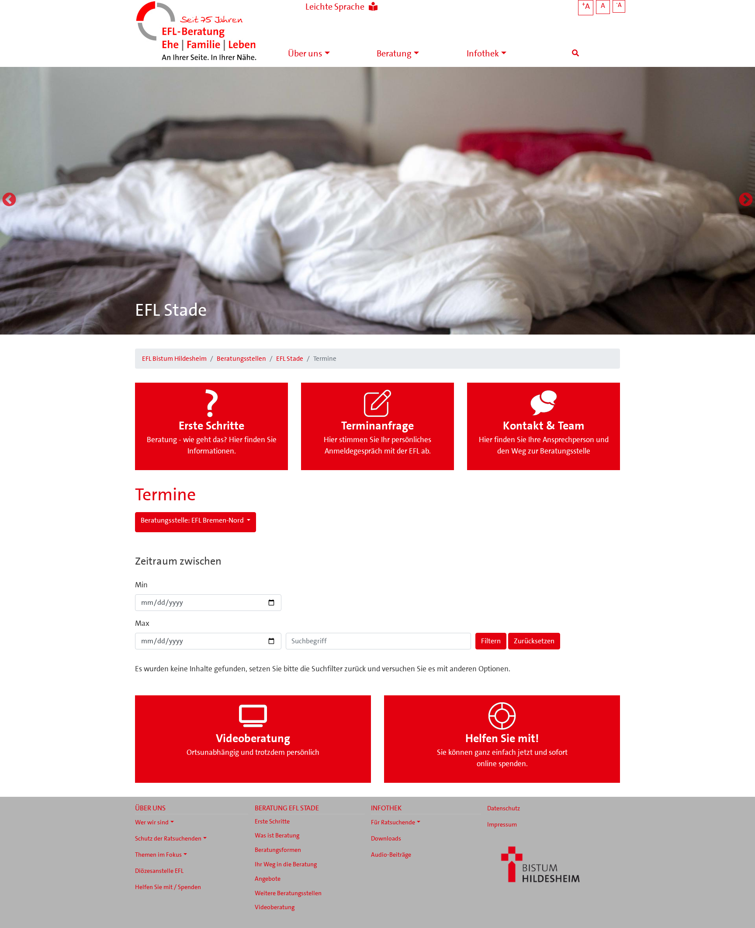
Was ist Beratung (277, 835)
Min (141, 585)
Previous (9, 200)
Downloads (386, 838)
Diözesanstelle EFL (159, 871)
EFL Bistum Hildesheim (174, 358)
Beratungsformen (278, 850)
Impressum (502, 824)
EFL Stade (171, 310)
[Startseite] (196, 31)
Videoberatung (274, 907)
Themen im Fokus (158, 854)
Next (746, 200)
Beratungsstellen (241, 358)
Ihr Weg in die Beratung (286, 864)
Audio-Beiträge (391, 854)
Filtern (491, 640)
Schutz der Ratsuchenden (168, 838)
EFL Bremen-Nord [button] (193, 520)
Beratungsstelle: (165, 520)
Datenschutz (503, 808)
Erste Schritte (272, 821)
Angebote (268, 879)
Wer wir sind (152, 822)
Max (142, 623)
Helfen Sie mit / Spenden (168, 887)
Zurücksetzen (534, 640)
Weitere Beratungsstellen (288, 893)
